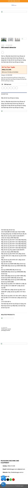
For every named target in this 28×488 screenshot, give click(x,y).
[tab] (14, 94)
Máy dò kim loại (5, 236)
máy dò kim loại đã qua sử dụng (15, 303)
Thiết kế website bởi (14, 486)
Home (2, 45)
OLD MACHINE (9, 45)
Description (4, 94)
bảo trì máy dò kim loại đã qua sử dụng (12, 77)
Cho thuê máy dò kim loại (8, 230)
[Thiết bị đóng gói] (14, 5)
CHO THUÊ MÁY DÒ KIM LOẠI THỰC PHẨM (13, 232)
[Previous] (3, 23)
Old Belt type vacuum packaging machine (6, 329)
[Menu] (2, 5)
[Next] (24, 23)
